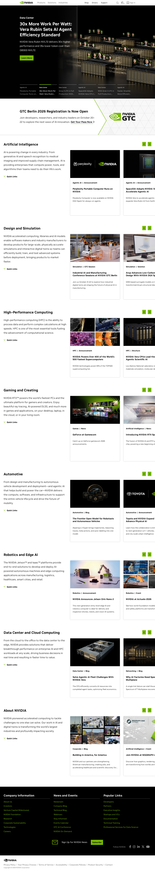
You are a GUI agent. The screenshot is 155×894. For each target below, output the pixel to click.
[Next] (149, 144)
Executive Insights (112, 810)
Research (8, 818)
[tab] (29, 90)
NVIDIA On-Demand (63, 831)
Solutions (52, 2)
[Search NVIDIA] (117, 2)
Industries (63, 2)
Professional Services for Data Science (121, 827)
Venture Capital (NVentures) (16, 810)
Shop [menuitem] (87, 3)
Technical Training (112, 823)
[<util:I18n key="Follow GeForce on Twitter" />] (143, 846)
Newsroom (58, 801)
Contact (109, 865)
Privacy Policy (10, 865)
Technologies (10, 827)
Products (41, 2)
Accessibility (61, 865)
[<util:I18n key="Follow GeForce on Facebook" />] (130, 846)
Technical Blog (60, 810)
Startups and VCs (112, 814)
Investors (8, 806)
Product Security (95, 865)
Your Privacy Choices (27, 865)
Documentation (111, 818)
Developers (109, 801)
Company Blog (60, 806)
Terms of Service (46, 865)
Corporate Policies (77, 865)
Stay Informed (60, 818)
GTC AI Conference (62, 827)
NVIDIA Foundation (12, 814)
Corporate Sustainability (15, 823)
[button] (122, 3)
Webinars (58, 814)
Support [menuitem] (104, 3)
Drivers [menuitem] (95, 3)
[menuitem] (41, 2)
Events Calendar (61, 823)
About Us (8, 801)
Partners (107, 806)
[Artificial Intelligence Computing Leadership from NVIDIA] (26, 2)
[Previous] (144, 144)
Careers (7, 831)
